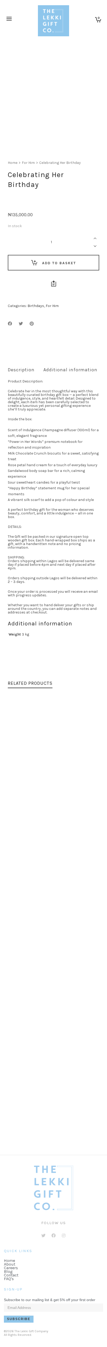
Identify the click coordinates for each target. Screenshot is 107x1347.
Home (12, 163)
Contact (11, 1275)
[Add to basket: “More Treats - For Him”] (24, 880)
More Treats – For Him (54, 901)
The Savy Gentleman (53, 1126)
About (9, 1264)
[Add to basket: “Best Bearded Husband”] (24, 767)
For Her (46, 1019)
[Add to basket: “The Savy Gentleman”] (24, 1106)
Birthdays (36, 306)
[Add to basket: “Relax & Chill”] (24, 993)
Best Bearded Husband (53, 788)
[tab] (21, 369)
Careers (11, 1267)
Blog (8, 1271)
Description (21, 370)
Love (61, 793)
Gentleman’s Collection (61, 1131)
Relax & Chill (53, 1013)
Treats (70, 906)
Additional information (70, 370)
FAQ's (9, 1278)
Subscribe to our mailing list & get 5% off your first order (49, 1300)
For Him (28, 163)
